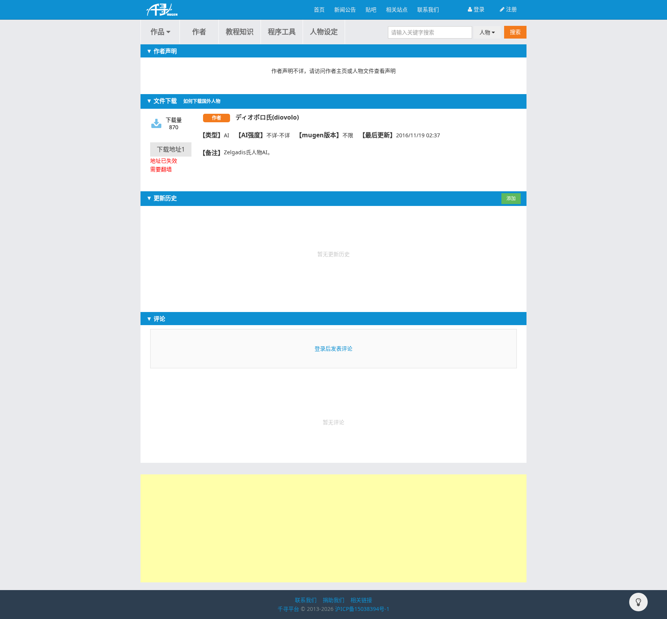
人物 (485, 32)
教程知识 (240, 31)
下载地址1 (171, 149)
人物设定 (324, 31)
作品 (158, 31)
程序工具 (282, 31)
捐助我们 (333, 600)
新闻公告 (345, 9)
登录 (478, 9)
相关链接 (361, 600)
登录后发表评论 (333, 348)
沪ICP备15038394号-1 (362, 608)
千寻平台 (288, 608)
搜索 (515, 31)
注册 (510, 9)
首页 (319, 9)
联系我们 (428, 9)
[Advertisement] (333, 528)
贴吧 (371, 9)
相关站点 (397, 9)
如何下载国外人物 (201, 101)
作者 (199, 31)
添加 (511, 198)
